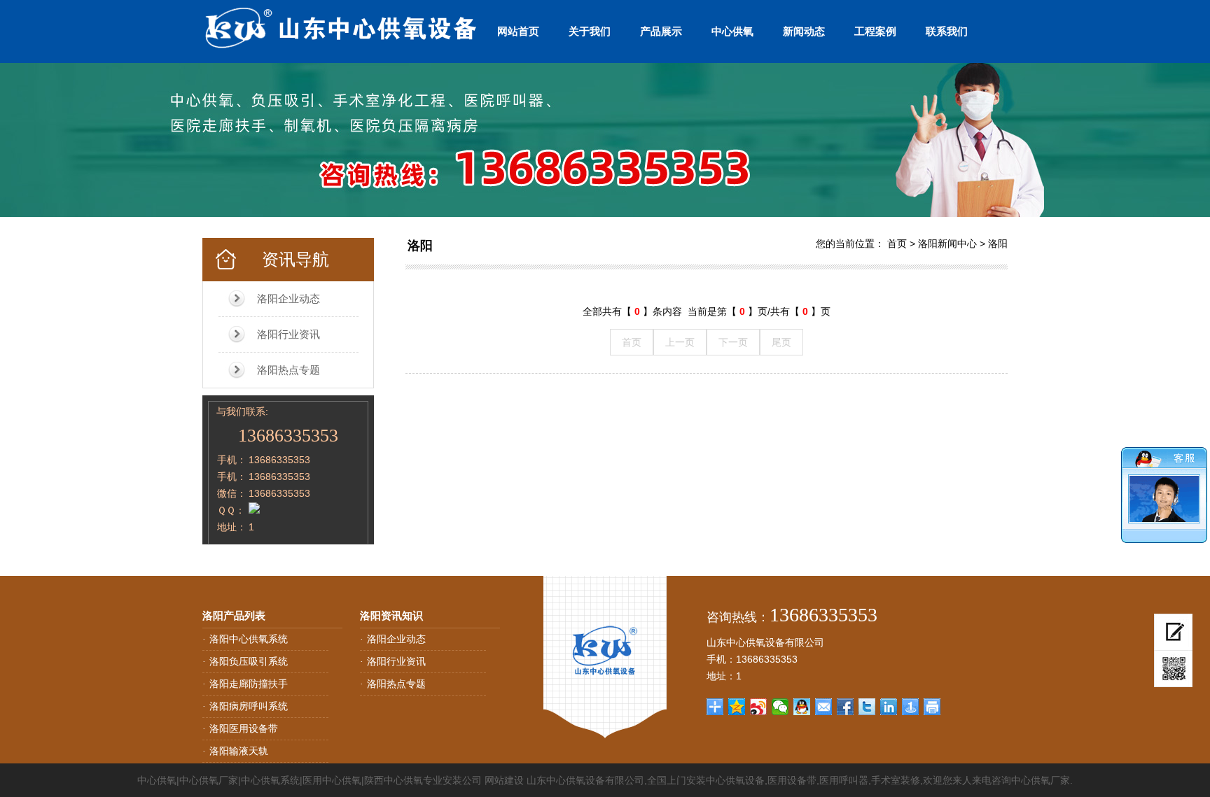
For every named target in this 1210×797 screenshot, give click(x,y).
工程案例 (875, 31)
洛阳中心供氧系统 (248, 638)
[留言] (1173, 632)
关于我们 (590, 31)
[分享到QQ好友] (802, 706)
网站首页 (518, 31)
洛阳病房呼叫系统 (248, 706)
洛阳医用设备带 (243, 728)
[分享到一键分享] (910, 706)
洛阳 (420, 246)
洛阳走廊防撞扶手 (248, 683)
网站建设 (504, 780)
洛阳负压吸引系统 (248, 661)
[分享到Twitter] (867, 706)
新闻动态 (804, 31)
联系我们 (947, 31)
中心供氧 (732, 31)
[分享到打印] (932, 706)
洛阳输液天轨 (238, 750)
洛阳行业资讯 (288, 334)
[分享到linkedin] (889, 706)
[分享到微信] (780, 706)
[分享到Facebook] (845, 706)
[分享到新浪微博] (758, 706)
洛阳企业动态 (288, 298)
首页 (897, 243)
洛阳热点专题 (288, 370)
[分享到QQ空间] (737, 706)
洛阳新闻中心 (947, 243)
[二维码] (1173, 669)
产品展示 (661, 31)
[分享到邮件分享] (824, 706)
